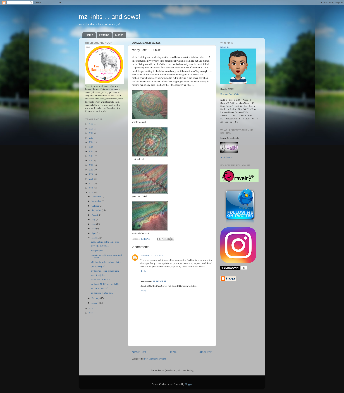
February (96, 298)
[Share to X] (165, 239)
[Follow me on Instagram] (238, 262)
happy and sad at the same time (105, 241)
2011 (91, 165)
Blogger (188, 384)
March (95, 237)
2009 (91, 174)
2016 (91, 142)
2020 (91, 128)
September (97, 210)
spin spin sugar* (98, 266)
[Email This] (158, 239)
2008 (91, 178)
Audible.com (226, 157)
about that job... (98, 275)
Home (89, 34)
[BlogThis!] (162, 239)
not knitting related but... (102, 292)
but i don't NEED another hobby (105, 284)
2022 (91, 124)
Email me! (225, 46)
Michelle (144, 255)
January (95, 302)
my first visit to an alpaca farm (105, 270)
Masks (119, 34)
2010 (91, 169)
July (94, 219)
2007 (91, 183)
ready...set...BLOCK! (100, 279)
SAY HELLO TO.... (100, 246)
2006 (91, 188)
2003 (91, 313)
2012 (91, 160)
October (95, 205)
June (94, 224)
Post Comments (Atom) (155, 358)
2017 (91, 137)
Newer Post (139, 351)
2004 (91, 308)
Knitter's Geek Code (229, 94)
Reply (143, 271)
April (94, 233)
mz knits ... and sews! (109, 16)
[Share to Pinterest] (172, 239)
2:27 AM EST (156, 255)
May (94, 228)
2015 (91, 146)
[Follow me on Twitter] (239, 223)
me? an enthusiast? (99, 288)
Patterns (104, 34)
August (95, 214)
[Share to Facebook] (169, 239)
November (97, 201)
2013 (91, 156)
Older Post (205, 351)
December (97, 196)
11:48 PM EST (159, 281)
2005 (91, 192)
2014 (91, 151)
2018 (91, 133)
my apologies (97, 250)
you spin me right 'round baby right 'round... (106, 256)
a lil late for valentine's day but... (106, 262)
